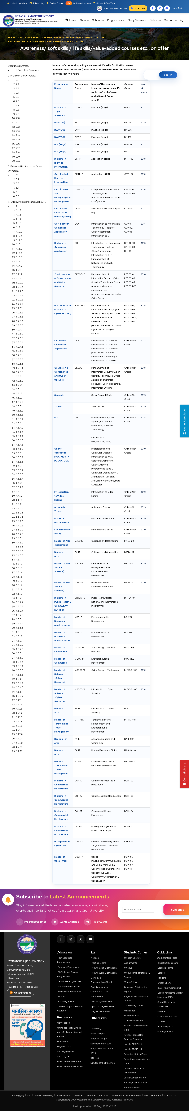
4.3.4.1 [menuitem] (19, 423)
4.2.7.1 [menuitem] (19, 385)
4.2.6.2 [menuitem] (19, 380)
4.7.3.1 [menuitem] (19, 751)
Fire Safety (62, 1041)
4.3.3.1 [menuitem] (19, 406)
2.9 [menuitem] (17, 114)
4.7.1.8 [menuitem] (19, 725)
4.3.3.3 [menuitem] (19, 414)
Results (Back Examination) (104, 972)
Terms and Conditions (98, 1095)
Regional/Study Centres (69, 991)
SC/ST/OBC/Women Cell (169, 987)
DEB (29, 23)
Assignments (130, 962)
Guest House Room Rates (70, 1066)
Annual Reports (165, 1026)
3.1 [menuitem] (17, 175)
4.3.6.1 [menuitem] (19, 466)
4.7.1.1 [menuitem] (18, 700)
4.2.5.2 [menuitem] (19, 359)
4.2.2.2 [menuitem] (19, 282)
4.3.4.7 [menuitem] (19, 449)
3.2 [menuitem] (17, 179)
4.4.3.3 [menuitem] (19, 546)
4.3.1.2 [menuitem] (19, 393)
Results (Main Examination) (104, 967)
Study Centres (136, 20)
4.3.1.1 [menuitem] (18, 389)
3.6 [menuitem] (17, 196)
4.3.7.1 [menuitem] (19, 483)
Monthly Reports (165, 1031)
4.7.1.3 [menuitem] (19, 708)
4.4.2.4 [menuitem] (19, 517)
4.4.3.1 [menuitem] (19, 538)
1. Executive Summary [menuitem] (27, 70)
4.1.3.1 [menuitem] (18, 244)
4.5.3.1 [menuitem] (19, 619)
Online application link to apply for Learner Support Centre (69, 1032)
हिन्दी (180, 8)
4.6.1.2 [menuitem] (19, 636)
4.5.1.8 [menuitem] (19, 589)
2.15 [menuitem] (18, 139)
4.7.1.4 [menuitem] (19, 713)
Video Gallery (130, 982)
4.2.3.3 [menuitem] (19, 316)
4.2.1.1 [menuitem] (18, 270)
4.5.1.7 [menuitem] (19, 585)
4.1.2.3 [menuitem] (19, 236)
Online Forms (56, 3)
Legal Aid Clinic (64, 1046)
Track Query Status (133, 1005)
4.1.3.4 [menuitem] (19, 257)
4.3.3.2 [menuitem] (19, 410)
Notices (154, 20)
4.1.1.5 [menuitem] (18, 223)
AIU (38, 23)
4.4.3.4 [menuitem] (19, 551)
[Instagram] (71, 939)
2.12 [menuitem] (18, 126)
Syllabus (128, 967)
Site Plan (95, 1057)
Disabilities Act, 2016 (168, 1016)
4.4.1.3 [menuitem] (19, 500)
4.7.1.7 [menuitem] (19, 721)
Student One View (105, 3)
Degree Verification (100, 1011)
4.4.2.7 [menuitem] (19, 529)
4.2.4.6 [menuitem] (19, 350)
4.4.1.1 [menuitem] (19, 491)
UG (26, 23)
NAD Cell (162, 1011)
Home (72, 20)
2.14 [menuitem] (18, 135)
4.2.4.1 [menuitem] (19, 329)
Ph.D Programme (66, 1001)
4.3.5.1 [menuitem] (19, 453)
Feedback (156, 1095)
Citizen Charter (165, 982)
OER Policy (96, 1028)
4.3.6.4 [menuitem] (19, 478)
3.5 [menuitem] (17, 192)
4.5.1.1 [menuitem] (19, 559)
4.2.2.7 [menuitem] (19, 304)
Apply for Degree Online (102, 1006)
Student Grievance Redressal (126, 1095)
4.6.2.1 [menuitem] (19, 640)
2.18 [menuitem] (18, 152)
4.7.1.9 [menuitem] (19, 730)
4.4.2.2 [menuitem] (19, 508)
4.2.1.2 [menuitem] (19, 274)
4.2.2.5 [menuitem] (19, 295)
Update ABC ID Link (133, 1049)
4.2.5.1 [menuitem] (19, 355)
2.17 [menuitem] (18, 148)
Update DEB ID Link (133, 1044)
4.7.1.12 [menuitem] (19, 742)
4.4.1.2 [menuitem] (19, 495)
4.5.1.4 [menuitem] (19, 572)
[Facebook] (61, 939)
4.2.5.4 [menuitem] (19, 368)
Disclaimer (78, 1095)
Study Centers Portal (167, 957)
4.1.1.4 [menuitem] (18, 219)
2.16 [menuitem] (18, 143)
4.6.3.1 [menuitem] (19, 653)
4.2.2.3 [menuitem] (19, 287)
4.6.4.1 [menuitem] (19, 679)
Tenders (162, 977)
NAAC (21, 37)
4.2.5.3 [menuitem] (19, 363)
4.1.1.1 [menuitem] (18, 206)
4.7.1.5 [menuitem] (19, 717)
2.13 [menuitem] (18, 131)
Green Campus (98, 1033)
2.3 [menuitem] (17, 88)
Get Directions (22, 992)
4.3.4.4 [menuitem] (19, 436)
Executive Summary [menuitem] (18, 65)
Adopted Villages (99, 1038)
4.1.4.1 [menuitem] (19, 261)
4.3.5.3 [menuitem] (19, 461)
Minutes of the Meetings (103, 1062)
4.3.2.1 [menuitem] (19, 397)
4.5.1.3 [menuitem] (19, 568)
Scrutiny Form (97, 996)
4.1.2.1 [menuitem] (18, 227)
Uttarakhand (39, 22)
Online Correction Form (135, 1077)
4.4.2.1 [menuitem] (19, 504)
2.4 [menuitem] (17, 92)
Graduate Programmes (69, 967)
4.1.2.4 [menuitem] (19, 240)
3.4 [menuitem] (17, 187)
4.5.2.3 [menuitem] (19, 606)
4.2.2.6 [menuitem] (19, 299)
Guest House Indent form (69, 1061)
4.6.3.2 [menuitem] (19, 657)
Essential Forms (165, 967)
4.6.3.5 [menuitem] (19, 670)
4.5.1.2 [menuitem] (19, 563)
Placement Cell (131, 1015)
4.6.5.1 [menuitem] (19, 691)
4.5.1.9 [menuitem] (19, 593)
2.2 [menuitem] (17, 84)
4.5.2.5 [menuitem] (19, 615)
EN (173, 8)
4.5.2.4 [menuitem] (19, 610)
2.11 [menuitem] (17, 122)
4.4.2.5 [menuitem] (19, 521)
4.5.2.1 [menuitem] (19, 598)
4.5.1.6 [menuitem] (19, 580)
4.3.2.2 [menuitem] (19, 402)
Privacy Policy (63, 1095)
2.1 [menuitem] (17, 80)
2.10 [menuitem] (18, 118)
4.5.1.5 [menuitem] (19, 576)
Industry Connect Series (136, 1082)
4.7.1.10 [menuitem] (19, 734)
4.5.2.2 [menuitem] (19, 602)
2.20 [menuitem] (18, 160)
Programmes (114, 20)
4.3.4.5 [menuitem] (19, 440)
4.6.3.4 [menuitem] (19, 666)
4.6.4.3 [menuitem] (19, 687)
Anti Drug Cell (63, 1056)
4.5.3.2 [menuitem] (19, 623)
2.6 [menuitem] (17, 101)
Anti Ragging (18, 1095)
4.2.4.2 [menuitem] (19, 333)
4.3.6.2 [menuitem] (19, 470)
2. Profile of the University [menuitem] (22, 75)
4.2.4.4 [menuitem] (19, 342)
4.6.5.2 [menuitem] (19, 696)
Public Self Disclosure (167, 962)
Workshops (129, 1010)
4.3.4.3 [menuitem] (19, 432)
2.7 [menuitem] (17, 105)
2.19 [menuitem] (18, 156)
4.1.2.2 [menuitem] (19, 231)
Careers (162, 972)
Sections (169, 20)
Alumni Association (133, 1020)
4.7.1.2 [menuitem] (19, 704)
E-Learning (38, 3)
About (83, 20)
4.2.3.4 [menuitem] (19, 321)
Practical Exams (98, 962)
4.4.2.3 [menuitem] (19, 512)
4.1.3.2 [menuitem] (19, 248)
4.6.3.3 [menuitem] (19, 662)
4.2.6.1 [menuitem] (19, 376)
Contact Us (170, 1095)
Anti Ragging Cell (65, 1051)
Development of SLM (101, 1043)
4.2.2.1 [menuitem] (19, 278)
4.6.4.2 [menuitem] (19, 683)
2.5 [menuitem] (17, 97)
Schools (97, 20)
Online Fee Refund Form (135, 1054)
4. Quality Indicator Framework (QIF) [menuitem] (27, 201)
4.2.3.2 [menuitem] (19, 312)
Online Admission (79, 3)
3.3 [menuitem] (17, 183)
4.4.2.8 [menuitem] (19, 534)
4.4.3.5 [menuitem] (19, 555)
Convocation (63, 1022)
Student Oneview (132, 957)
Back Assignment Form (102, 1001)
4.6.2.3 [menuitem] (19, 649)
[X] (80, 939)
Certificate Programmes (69, 981)
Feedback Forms (132, 1087)
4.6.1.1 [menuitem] (19, 632)
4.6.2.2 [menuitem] (19, 644)
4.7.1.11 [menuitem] (19, 738)
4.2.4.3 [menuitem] (19, 338)
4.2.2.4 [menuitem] (19, 291)
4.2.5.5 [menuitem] (19, 372)
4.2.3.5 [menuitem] (19, 325)
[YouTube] (90, 939)
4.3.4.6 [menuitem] (19, 444)
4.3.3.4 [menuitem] (19, 419)
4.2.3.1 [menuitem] (19, 308)
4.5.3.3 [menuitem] (19, 627)
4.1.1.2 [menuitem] (18, 210)
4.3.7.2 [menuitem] (19, 487)
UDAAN (161, 1021)
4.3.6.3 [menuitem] (19, 474)
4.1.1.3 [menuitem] (18, 214)
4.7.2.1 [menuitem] (19, 747)
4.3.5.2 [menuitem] (19, 457)
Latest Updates (19, 3)
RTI (92, 1023)
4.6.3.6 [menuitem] (19, 674)
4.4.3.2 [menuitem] (19, 542)
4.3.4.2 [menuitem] (19, 427)
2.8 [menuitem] (17, 109)
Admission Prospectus (69, 986)
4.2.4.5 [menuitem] (19, 346)
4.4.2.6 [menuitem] (19, 525)
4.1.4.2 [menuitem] (19, 265)
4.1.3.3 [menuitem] (19, 253)
